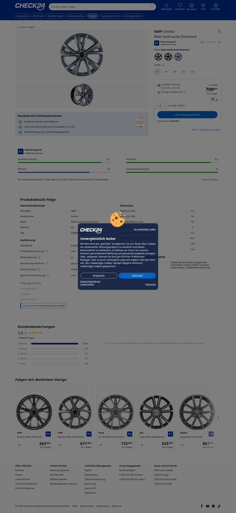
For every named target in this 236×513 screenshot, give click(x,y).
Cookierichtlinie (87, 284)
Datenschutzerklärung (90, 281)
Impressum (150, 284)
